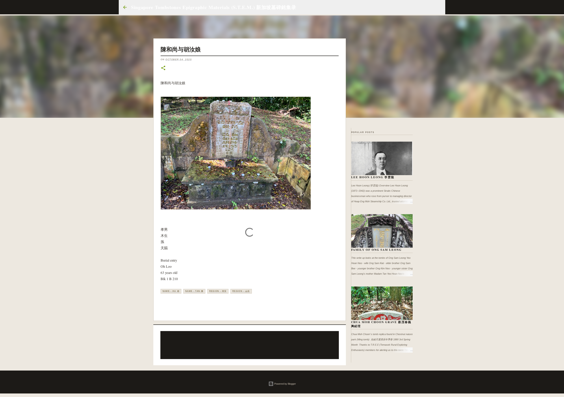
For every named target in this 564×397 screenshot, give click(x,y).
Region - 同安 (218, 291)
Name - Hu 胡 (171, 291)
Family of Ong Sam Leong (376, 249)
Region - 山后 (241, 291)
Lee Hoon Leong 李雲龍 (373, 177)
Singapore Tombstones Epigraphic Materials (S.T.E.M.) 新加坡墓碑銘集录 (213, 7)
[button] (163, 68)
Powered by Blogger (285, 383)
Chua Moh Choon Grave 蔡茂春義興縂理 (381, 324)
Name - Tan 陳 (194, 291)
